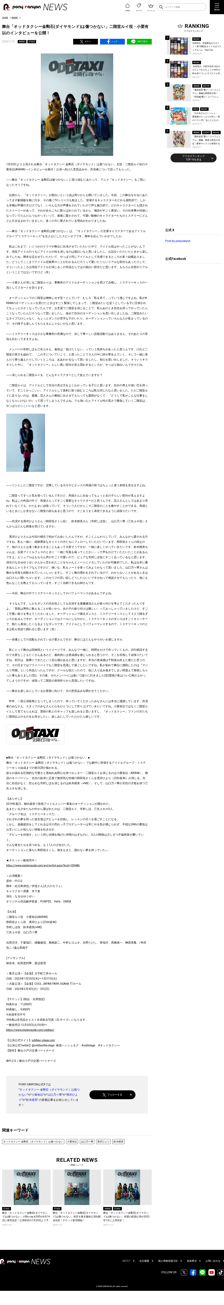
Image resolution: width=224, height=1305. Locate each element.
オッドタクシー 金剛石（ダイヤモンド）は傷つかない (33, 1141)
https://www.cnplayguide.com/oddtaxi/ (30, 1030)
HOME (5, 17)
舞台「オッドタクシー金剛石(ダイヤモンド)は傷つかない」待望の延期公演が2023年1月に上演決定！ (126, 1216)
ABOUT (126, 1260)
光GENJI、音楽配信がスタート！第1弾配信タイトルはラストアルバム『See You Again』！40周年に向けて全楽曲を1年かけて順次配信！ (207, 47)
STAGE (32, 41)
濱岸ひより (103, 1141)
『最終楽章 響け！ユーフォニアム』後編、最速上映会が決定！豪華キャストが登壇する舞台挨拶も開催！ (206, 140)
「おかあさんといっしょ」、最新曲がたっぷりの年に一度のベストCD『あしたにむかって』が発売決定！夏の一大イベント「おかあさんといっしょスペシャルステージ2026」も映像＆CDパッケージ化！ (206, 117)
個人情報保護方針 (168, 1260)
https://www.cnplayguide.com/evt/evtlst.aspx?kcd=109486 (43, 865)
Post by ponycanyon (177, 241)
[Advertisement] (191, 194)
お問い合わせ (213, 1260)
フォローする (114, 1094)
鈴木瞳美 (31, 1100)
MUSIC (196, 39)
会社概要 (144, 1260)
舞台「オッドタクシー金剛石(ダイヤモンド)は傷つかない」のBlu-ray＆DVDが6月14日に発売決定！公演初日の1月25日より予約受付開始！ (26, 1216)
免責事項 (192, 1260)
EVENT (206, 132)
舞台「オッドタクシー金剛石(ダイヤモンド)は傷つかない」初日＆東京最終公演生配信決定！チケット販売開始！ (77, 1216)
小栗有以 (37, 1094)
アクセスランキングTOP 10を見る (193, 158)
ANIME (15, 17)
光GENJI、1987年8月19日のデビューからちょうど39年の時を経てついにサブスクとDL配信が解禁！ (206, 70)
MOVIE (206, 86)
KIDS (195, 109)
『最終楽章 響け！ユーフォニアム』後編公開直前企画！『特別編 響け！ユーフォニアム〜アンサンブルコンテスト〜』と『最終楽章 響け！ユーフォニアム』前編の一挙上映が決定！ (206, 94)
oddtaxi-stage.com (43, 1040)
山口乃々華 (55, 1094)
